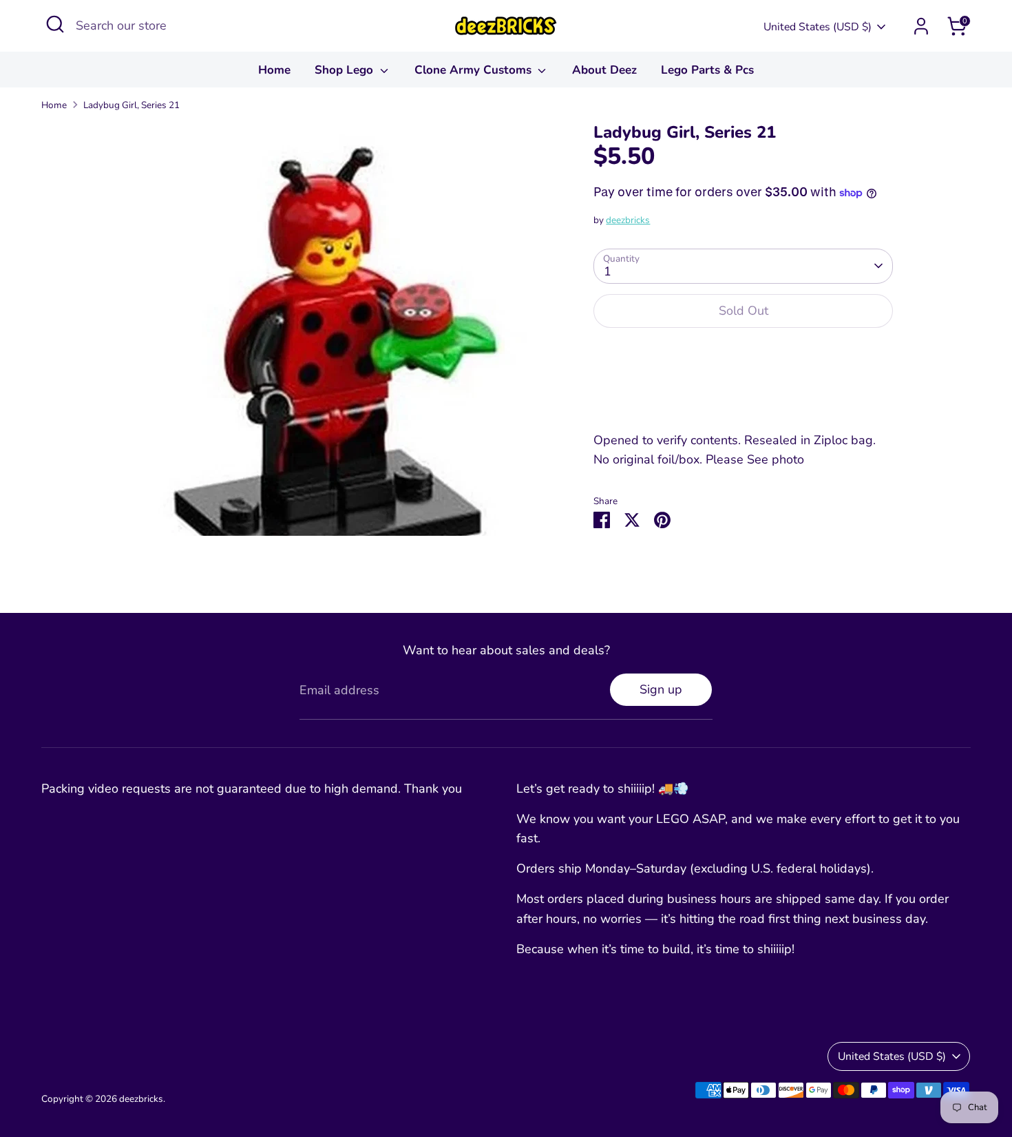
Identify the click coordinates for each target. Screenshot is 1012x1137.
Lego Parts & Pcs (707, 70)
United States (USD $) (817, 26)
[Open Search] (55, 24)
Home (274, 70)
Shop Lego (346, 70)
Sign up (661, 689)
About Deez (604, 70)
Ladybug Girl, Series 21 (131, 105)
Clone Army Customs (474, 70)
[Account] (921, 26)
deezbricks (628, 220)
